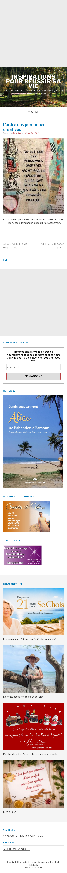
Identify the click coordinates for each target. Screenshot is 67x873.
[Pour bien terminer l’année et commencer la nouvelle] (33, 749)
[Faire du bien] (33, 807)
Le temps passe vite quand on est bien (23, 696)
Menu (35, 112)
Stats (40, 836)
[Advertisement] (33, 33)
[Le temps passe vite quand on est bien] (33, 692)
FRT (42, 867)
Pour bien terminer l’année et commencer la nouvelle (30, 754)
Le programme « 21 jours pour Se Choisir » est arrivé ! (30, 639)
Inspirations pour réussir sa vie (33, 81)
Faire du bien (9, 812)
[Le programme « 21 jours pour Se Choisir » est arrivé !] (33, 634)
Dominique (17, 133)
